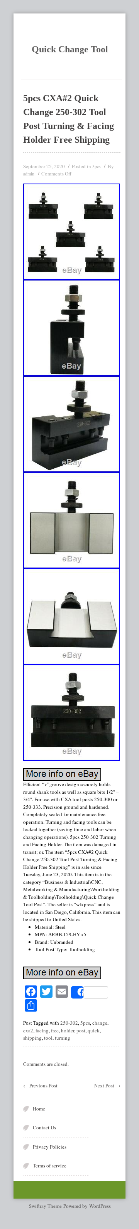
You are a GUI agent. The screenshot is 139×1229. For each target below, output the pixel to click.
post (80, 1030)
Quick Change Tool (70, 49)
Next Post (107, 1085)
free (55, 1030)
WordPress (100, 1205)
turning (62, 1037)
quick (94, 1030)
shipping (32, 1037)
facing (42, 1030)
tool (48, 1037)
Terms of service (49, 1165)
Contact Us (44, 1127)
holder (67, 1030)
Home (39, 1108)
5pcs (96, 166)
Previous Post (40, 1085)
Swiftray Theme (46, 1205)
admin (28, 173)
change (99, 1022)
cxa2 (28, 1030)
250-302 (69, 1022)
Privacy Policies (49, 1146)
